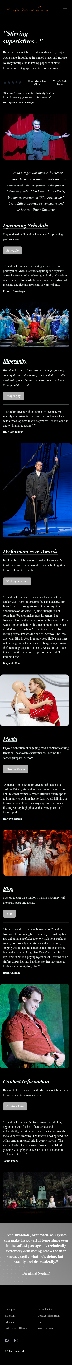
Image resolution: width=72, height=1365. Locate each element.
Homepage (10, 1309)
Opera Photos (45, 1309)
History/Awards (17, 581)
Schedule (12, 250)
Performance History (16, 1328)
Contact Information (49, 1315)
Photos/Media (15, 769)
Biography (13, 396)
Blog (9, 913)
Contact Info (15, 1106)
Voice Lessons (45, 1328)
